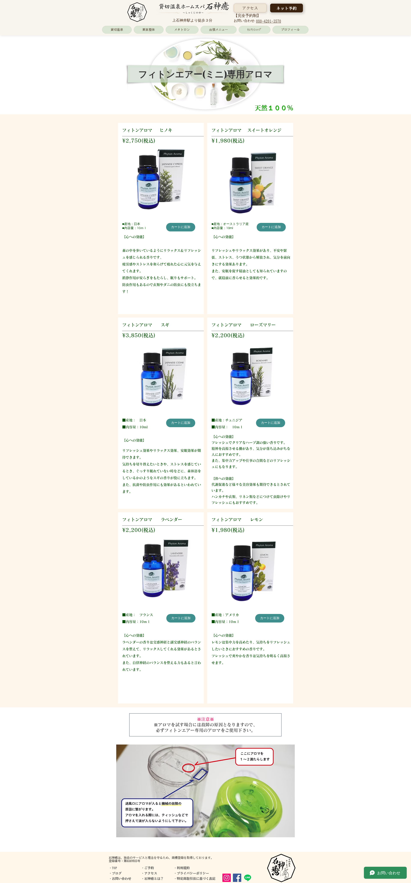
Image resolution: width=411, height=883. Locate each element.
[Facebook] (237, 878)
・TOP (113, 868)
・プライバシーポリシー (191, 873)
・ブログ (115, 873)
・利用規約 (182, 868)
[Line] (247, 878)
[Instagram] (226, 878)
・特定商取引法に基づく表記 (194, 878)
